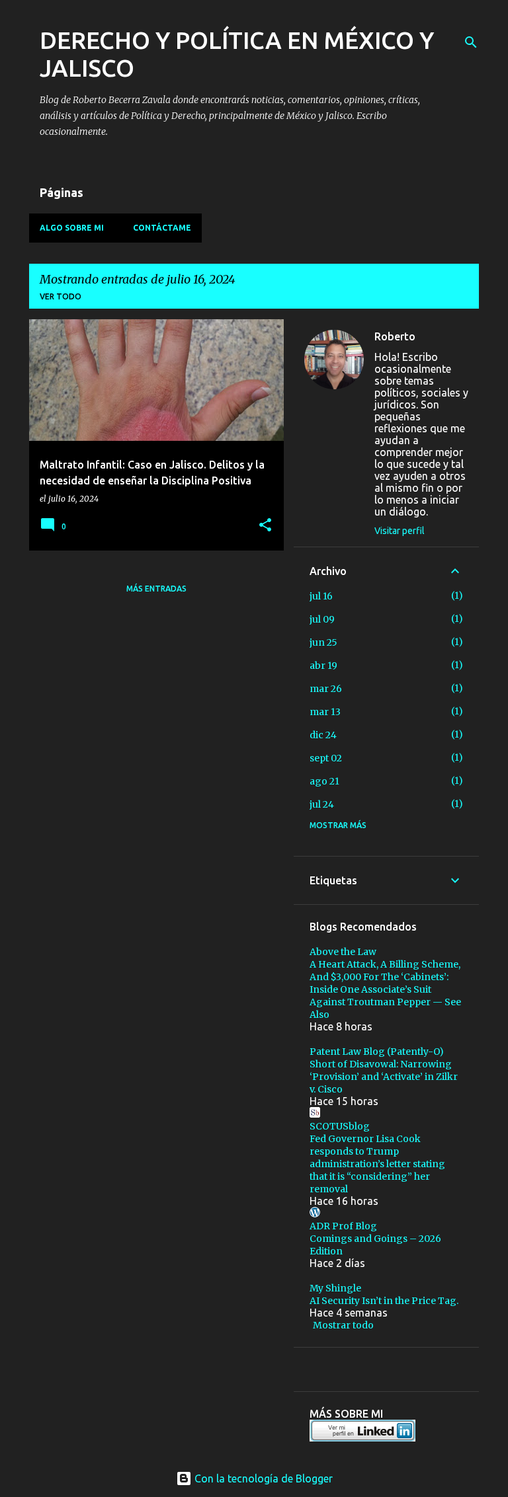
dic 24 (323, 735)
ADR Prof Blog (343, 1226)
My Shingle (335, 1288)
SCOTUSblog (340, 1126)
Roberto (394, 336)
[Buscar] (471, 42)
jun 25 (323, 642)
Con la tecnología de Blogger (262, 1478)
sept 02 (326, 758)
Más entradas (156, 588)
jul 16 (321, 596)
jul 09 (322, 619)
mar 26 (326, 689)
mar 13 (325, 712)
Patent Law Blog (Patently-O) (377, 1051)
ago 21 (324, 781)
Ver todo (60, 296)
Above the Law (343, 952)
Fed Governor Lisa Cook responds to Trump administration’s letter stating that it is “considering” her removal (377, 1164)
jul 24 (322, 804)
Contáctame (162, 227)
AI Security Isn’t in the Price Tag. (384, 1301)
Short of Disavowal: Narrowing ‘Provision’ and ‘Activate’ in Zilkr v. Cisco (384, 1076)
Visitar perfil (399, 530)
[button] (265, 526)
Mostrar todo (343, 1325)
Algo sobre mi (72, 227)
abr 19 (323, 666)
